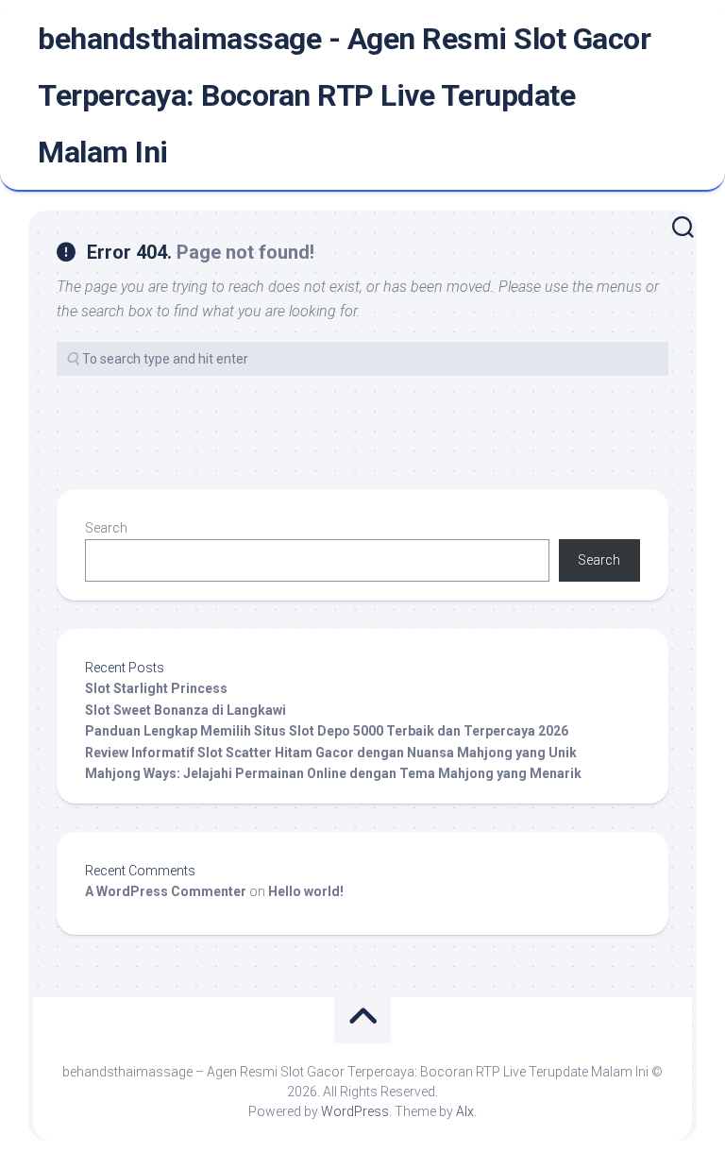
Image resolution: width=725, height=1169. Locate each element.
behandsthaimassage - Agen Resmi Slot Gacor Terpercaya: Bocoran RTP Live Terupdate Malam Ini (344, 95)
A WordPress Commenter (165, 891)
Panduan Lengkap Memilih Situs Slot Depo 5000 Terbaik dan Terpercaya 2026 (326, 730)
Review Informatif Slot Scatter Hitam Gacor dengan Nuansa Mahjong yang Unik (331, 752)
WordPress (355, 1111)
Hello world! (306, 891)
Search (106, 527)
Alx (465, 1111)
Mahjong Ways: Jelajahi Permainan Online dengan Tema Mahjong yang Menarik (333, 773)
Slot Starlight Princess (156, 688)
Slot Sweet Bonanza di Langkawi (185, 710)
